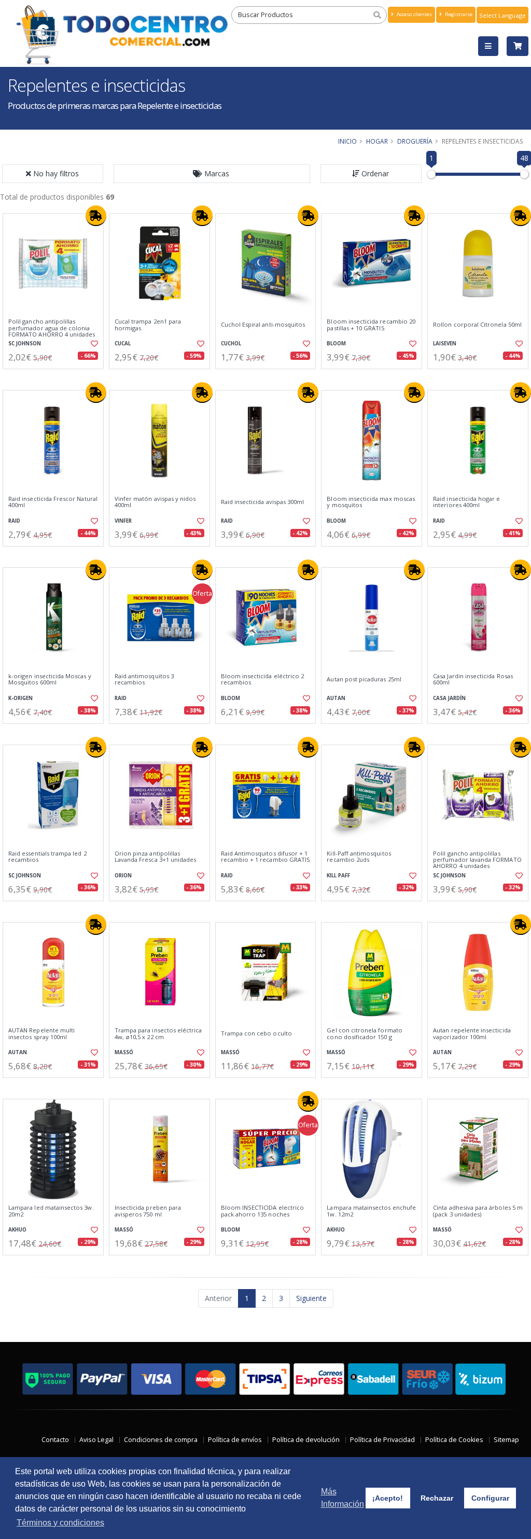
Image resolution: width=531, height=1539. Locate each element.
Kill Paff (338, 875)
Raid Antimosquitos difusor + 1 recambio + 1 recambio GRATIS (266, 856)
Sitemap (506, 1439)
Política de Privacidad (382, 1439)
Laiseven (444, 343)
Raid (14, 520)
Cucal (123, 343)
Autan (336, 698)
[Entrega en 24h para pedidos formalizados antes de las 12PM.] (96, 215)
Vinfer (123, 520)
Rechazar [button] (437, 1498)
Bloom (336, 343)
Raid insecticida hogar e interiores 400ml (466, 502)
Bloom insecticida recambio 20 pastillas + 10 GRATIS (371, 324)
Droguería (414, 141)
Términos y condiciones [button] (60, 1522)
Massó (124, 1052)
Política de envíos (235, 1439)
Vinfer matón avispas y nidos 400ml (155, 502)
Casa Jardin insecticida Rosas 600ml (473, 679)
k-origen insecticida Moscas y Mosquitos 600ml (49, 679)
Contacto (55, 1439)
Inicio (347, 141)
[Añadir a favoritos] (94, 343)
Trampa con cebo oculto (256, 1033)
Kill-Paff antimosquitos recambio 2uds (358, 856)
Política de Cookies (454, 1439)
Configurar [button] (490, 1498)
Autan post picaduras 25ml (364, 679)
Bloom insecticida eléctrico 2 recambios (262, 679)
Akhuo (17, 1229)
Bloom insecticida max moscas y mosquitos (371, 502)
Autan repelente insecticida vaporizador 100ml (472, 1033)
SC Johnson (24, 343)
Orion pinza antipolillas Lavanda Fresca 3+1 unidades (156, 856)
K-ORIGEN (20, 698)
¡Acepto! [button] (387, 1498)
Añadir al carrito (56, 378)
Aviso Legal (96, 1439)
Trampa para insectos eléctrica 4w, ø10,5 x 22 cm (158, 1033)
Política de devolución (306, 1439)
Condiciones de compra (161, 1439)
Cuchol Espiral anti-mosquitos (263, 324)
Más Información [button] (342, 1497)
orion (123, 875)
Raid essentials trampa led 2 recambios (47, 856)
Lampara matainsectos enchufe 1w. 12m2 (371, 1211)
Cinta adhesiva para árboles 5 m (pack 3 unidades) (478, 1211)
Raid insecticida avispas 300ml (262, 502)
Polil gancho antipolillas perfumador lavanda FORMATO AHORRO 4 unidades (477, 860)
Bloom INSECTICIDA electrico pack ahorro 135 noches (262, 1211)
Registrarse (457, 14)
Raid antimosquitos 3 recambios (144, 679)
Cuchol (231, 343)
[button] (212, 173)
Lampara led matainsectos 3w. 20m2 (51, 1211)
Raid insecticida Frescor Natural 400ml (52, 502)
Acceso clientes (413, 14)
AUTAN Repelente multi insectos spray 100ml (41, 1033)
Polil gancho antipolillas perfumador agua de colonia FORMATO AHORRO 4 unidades (51, 328)
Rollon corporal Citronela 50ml (477, 324)
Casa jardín (449, 698)
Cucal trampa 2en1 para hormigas (148, 324)
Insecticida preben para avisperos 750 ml (148, 1211)
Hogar (377, 141)
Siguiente (311, 1298)
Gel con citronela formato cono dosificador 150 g (364, 1033)
